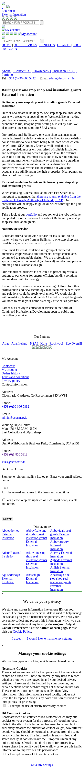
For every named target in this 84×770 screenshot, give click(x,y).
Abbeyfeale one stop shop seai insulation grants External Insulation (36, 538)
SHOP (77, 45)
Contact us (8, 366)
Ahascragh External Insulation (33, 578)
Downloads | (41, 71)
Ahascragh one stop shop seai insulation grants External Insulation (60, 582)
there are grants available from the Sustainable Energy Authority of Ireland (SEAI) (41, 198)
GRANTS (64, 45)
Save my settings (42, 765)
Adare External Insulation (11, 554)
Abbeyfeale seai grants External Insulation (60, 534)
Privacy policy (11, 380)
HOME (6, 45)
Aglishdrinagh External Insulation (11, 578)
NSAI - (35, 343)
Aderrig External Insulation (61, 554)
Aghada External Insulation (61, 561)
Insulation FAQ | (63, 71)
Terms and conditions (15, 377)
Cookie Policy (22, 631)
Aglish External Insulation (60, 569)
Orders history (11, 373)
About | (7, 71)
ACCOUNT (11, 49)
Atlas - (6, 343)
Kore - (45, 343)
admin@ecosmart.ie (61, 78)
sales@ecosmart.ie (13, 462)
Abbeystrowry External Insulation (59, 545)
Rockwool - (58, 343)
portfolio (31, 214)
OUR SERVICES (25, 45)
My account (9, 369)
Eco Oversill (74, 343)
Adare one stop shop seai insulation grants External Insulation (36, 560)
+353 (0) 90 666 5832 (21, 78)
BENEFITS (47, 45)
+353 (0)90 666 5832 (15, 406)
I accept (17, 638)
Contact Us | (22, 71)
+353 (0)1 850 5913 (15, 454)
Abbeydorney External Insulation (10, 534)
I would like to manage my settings (49, 638)
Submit (7, 518)
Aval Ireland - (20, 343)
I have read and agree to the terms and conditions (38, 492)
